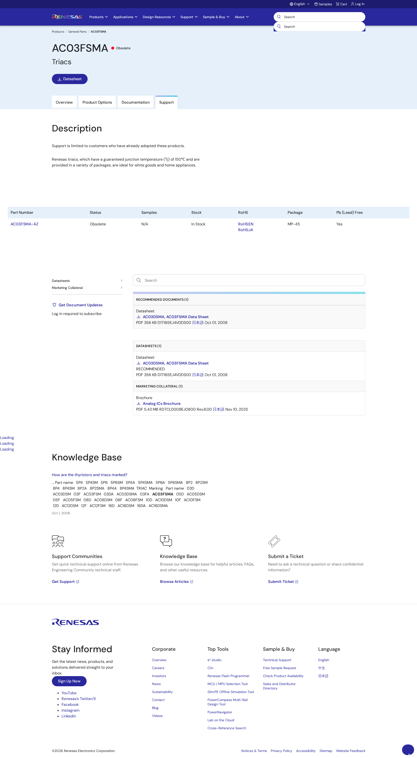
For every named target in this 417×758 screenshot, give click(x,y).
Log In (359, 4)
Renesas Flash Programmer (229, 676)
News (156, 684)
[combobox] (319, 26)
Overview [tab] (64, 102)
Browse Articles (174, 581)
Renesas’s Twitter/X (79, 698)
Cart (343, 4)
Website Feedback (350, 751)
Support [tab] (166, 102)
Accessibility (306, 751)
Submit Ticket (281, 581)
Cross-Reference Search (227, 728)
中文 (321, 668)
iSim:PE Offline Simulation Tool (231, 692)
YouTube (69, 692)
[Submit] (279, 26)
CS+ (211, 668)
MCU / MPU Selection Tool (228, 684)
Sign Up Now (69, 681)
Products (58, 32)
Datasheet (72, 78)
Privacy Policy (281, 751)
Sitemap (326, 751)
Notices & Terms (254, 751)
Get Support (63, 581)
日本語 (323, 676)
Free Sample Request (279, 668)
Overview (159, 660)
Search (319, 17)
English (323, 660)
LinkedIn (69, 716)
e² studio (214, 660)
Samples (325, 4)
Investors (159, 676)
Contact (158, 700)
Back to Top (411, 754)
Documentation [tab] (136, 102)
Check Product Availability (283, 676)
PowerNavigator (220, 712)
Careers (158, 668)
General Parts (77, 32)
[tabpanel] (208, 528)
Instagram (70, 710)
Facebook (70, 704)
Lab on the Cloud (221, 720)
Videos (157, 716)
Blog (155, 708)
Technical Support (277, 660)
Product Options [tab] (97, 102)
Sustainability (162, 692)
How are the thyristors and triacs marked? (89, 474)
